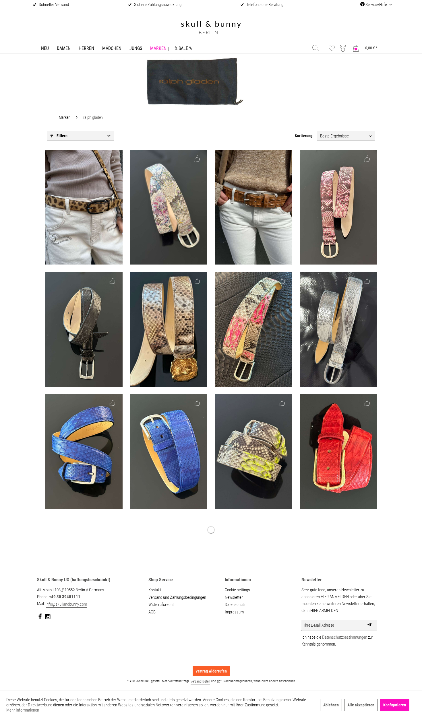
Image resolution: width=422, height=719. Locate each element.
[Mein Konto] (344, 48)
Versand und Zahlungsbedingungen (177, 597)
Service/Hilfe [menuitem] (376, 4)
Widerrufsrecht (161, 604)
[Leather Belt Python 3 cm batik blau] (83, 451)
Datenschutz (235, 604)
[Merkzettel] (332, 48)
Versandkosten (200, 681)
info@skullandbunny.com (66, 604)
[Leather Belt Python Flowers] (168, 207)
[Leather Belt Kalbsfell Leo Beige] (83, 207)
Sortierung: (304, 135)
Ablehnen (331, 705)
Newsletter (234, 597)
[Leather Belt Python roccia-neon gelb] (253, 451)
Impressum (234, 612)
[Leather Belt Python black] (83, 329)
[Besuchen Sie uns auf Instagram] (47, 617)
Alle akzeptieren (360, 705)
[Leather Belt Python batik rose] (338, 207)
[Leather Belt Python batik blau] (168, 451)
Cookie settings (237, 589)
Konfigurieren (394, 705)
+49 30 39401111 (64, 596)
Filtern (61, 135)
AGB (152, 612)
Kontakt (154, 589)
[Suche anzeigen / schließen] (315, 48)
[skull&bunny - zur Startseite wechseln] (211, 28)
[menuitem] (45, 48)
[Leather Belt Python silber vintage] (338, 329)
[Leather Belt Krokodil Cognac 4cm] (253, 207)
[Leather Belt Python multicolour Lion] (168, 329)
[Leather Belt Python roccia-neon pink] (253, 329)
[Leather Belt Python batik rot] (338, 451)
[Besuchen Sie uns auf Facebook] (40, 617)
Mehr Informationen (22, 710)
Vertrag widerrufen (211, 671)
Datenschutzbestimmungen (344, 637)
